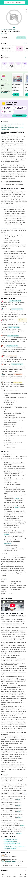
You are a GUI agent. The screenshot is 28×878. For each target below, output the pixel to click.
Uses (2, 124)
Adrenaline (6, 534)
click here (24, 793)
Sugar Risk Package (9, 845)
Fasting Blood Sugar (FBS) (10, 841)
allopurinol (16, 507)
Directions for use (16, 124)
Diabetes (5, 33)
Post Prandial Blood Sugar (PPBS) (12, 843)
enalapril (17, 498)
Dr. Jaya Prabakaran (11, 861)
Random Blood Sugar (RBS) (10, 839)
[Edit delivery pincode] (26, 57)
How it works (8, 124)
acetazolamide (7, 543)
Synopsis (17, 127)
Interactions (11, 127)
